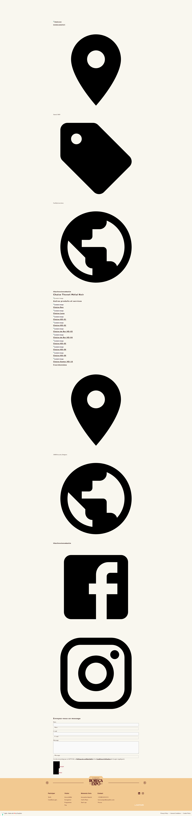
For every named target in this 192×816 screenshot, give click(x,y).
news (144, 5)
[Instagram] (143, 793)
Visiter (66, 793)
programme (142, 13)
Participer (51, 793)
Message (56, 740)
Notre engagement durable (154, 5)
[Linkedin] (139, 793)
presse (139, 5)
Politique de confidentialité (84, 759)
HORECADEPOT (59, 25)
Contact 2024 (171, 5)
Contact (100, 793)
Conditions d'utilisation (103, 759)
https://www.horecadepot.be (62, 291)
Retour (58, 772)
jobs (165, 5)
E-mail (55, 731)
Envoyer (59, 766)
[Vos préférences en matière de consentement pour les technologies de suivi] (2, 814)
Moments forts (86, 793)
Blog (134, 5)
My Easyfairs (180, 5)
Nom (54, 722)
